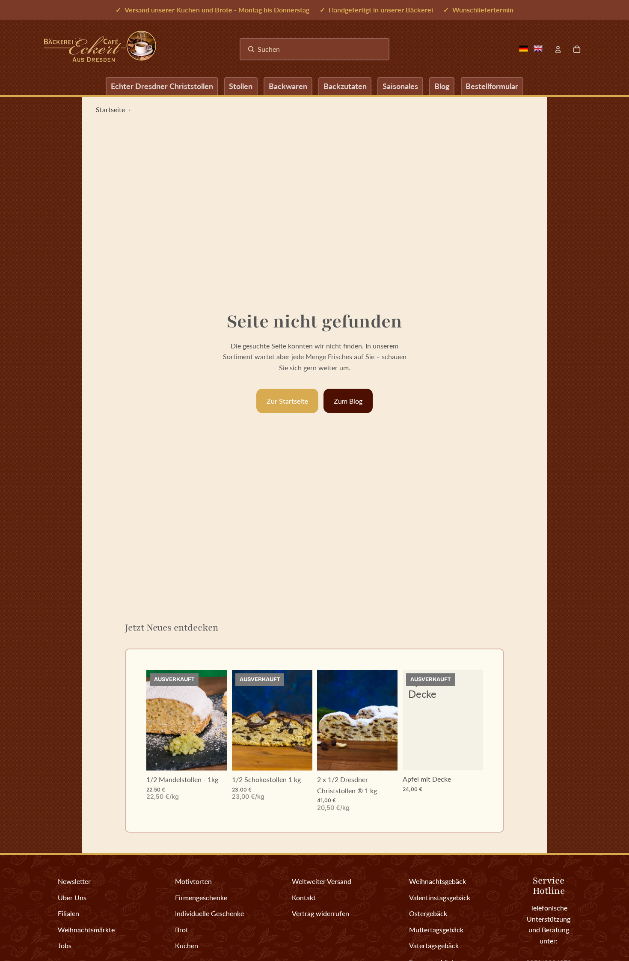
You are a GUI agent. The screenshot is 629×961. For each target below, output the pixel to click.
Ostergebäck (428, 913)
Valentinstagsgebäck (439, 897)
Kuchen (186, 945)
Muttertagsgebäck (436, 929)
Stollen (240, 86)
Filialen (68, 913)
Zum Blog (348, 401)
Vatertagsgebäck (434, 945)
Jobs (64, 945)
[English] (537, 48)
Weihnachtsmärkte (86, 929)
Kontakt (304, 897)
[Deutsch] (523, 48)
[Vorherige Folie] (153, 720)
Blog (442, 86)
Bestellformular (492, 86)
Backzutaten (345, 86)
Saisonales (400, 86)
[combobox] (314, 49)
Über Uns (72, 897)
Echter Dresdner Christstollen (162, 86)
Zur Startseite (287, 401)
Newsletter (74, 881)
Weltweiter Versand (321, 881)
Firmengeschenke (201, 897)
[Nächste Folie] (219, 720)
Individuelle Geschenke (209, 913)
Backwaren (288, 86)
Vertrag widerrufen (320, 913)
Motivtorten (193, 881)
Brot (181, 929)
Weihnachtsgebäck (437, 881)
